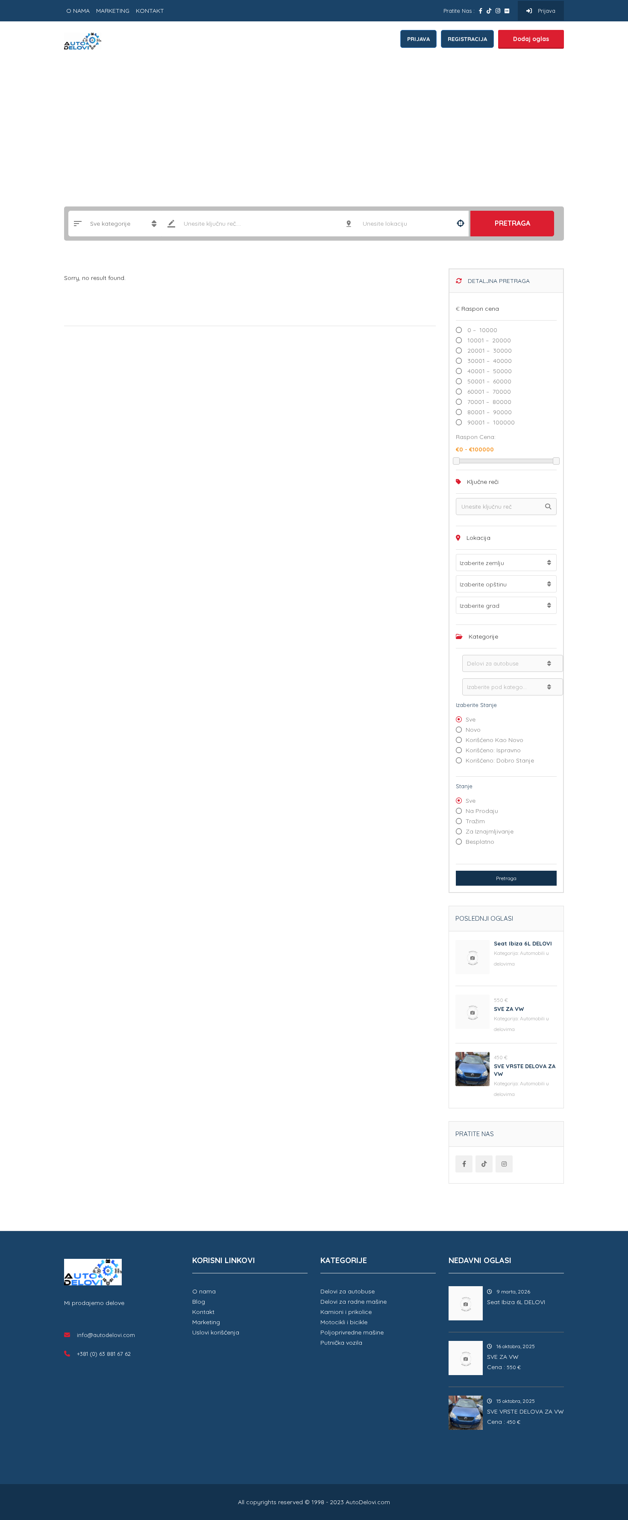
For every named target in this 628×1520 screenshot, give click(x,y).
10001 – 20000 (488, 340)
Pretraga (512, 223)
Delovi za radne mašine (353, 1301)
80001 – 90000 (489, 412)
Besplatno (480, 841)
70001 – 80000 (488, 402)
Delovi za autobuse (347, 1291)
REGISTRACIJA (467, 38)
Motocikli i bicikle (343, 1322)
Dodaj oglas (531, 39)
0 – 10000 (481, 330)
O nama (204, 1291)
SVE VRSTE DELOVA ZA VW (525, 1411)
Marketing (206, 1322)
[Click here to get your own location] (460, 223)
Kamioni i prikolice (346, 1312)
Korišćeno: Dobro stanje (500, 760)
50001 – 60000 (488, 381)
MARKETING (112, 11)
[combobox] (506, 562)
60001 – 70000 (488, 391)
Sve (470, 719)
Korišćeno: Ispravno (493, 750)
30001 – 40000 (489, 361)
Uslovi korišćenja (215, 1332)
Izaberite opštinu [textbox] (483, 584)
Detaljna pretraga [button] (498, 281)
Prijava (545, 10)
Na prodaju (482, 811)
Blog (198, 1301)
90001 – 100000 (490, 422)
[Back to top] (600, 1466)
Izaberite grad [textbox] (479, 606)
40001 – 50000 (489, 371)
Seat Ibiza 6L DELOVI (523, 943)
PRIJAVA (418, 38)
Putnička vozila (341, 1342)
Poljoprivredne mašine (352, 1332)
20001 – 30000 (489, 350)
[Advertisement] (314, 125)
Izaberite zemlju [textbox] (482, 563)
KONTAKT (150, 11)
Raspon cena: (476, 437)
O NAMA (78, 11)
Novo (473, 729)
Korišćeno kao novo (494, 740)
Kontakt (203, 1312)
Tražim (475, 821)
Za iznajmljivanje (490, 831)
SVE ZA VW (509, 1008)
